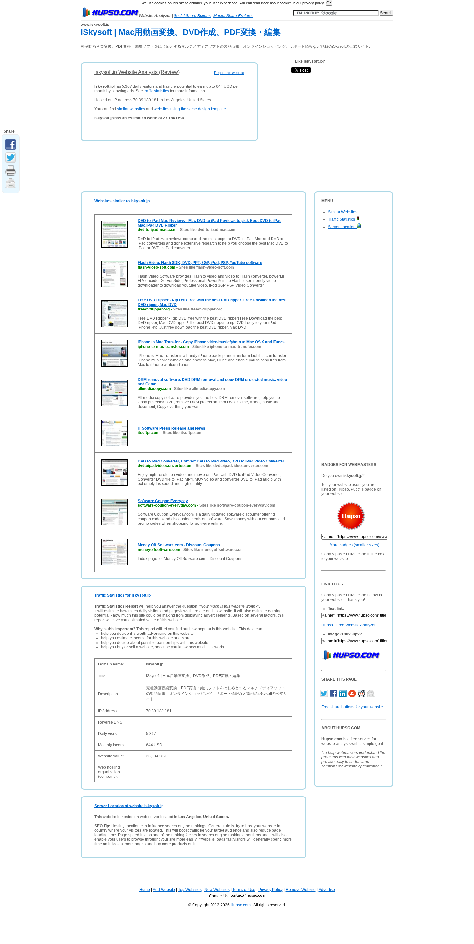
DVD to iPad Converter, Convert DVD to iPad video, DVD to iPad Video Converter (211, 461)
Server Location (342, 227)
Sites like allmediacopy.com (199, 388)
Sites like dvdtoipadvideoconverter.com (232, 465)
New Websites (217, 890)
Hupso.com (241, 905)
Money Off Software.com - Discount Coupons (179, 545)
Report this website (229, 73)
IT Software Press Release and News (171, 428)
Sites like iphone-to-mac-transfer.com (226, 346)
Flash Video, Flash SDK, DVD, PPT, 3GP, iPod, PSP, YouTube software (200, 262)
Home (144, 890)
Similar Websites (342, 212)
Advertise (327, 890)
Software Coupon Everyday (163, 501)
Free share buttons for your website (352, 707)
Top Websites (190, 890)
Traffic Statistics (342, 219)
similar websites (131, 109)
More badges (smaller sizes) (354, 545)
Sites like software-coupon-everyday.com (237, 505)
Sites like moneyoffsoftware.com (213, 549)
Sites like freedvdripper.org (197, 309)
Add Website (164, 890)
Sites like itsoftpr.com (182, 433)
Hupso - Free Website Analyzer (348, 625)
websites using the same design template (190, 109)
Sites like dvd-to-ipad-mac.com (208, 230)
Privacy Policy (270, 890)
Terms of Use (243, 890)
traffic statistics (156, 91)
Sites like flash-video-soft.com (206, 267)
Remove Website (301, 890)
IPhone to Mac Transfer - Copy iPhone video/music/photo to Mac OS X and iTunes (211, 342)
